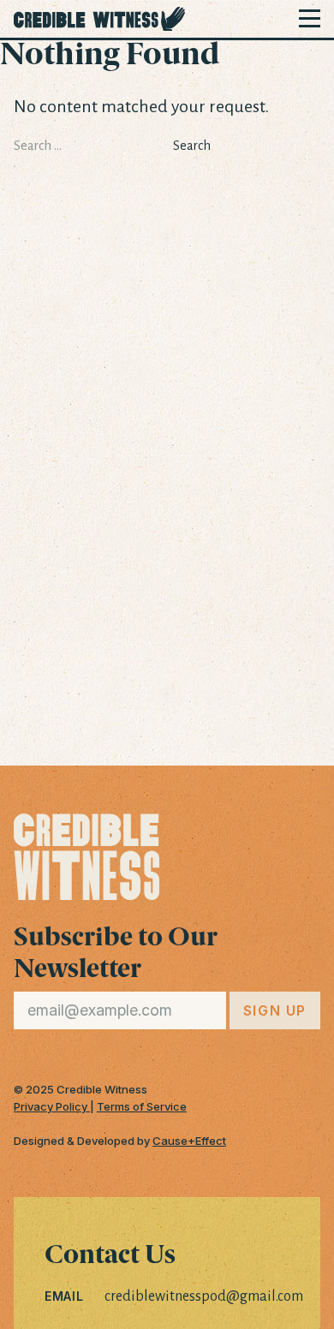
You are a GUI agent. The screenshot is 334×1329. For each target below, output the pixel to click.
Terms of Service (142, 1106)
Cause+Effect (189, 1140)
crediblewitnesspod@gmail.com (203, 1296)
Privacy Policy (52, 1106)
